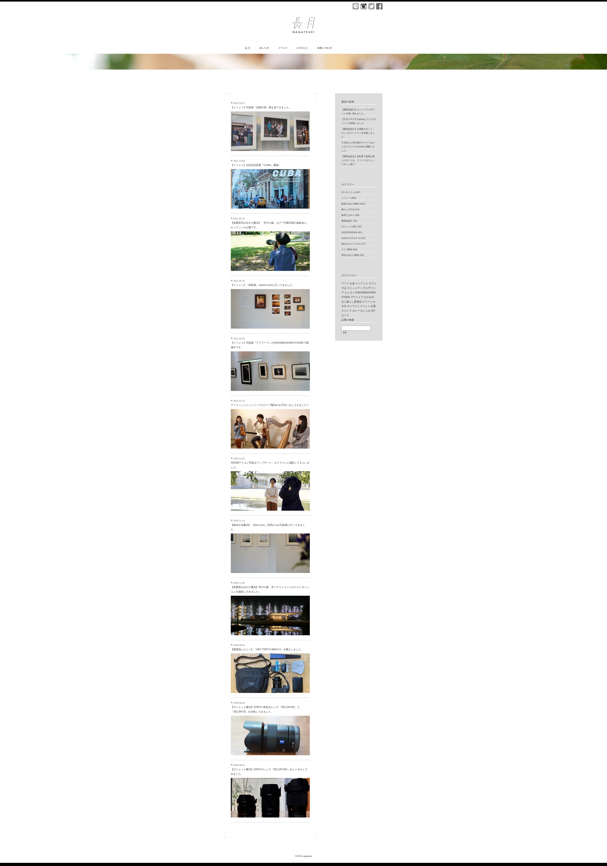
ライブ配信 (347, 249)
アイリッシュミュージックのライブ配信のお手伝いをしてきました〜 (270, 405)
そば (343, 288)
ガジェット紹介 (349, 226)
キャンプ (346, 310)
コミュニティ (354, 288)
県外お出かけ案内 (350, 255)
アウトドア (357, 297)
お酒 (373, 306)
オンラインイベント (358, 306)
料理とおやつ (348, 215)
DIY (373, 310)
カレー (356, 310)
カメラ (345, 315)
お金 (352, 283)
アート (345, 283)
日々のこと (347, 192)
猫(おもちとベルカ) (351, 243)
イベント (345, 198)
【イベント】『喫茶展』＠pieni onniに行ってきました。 (263, 285)
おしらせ (365, 310)
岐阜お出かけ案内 (350, 203)
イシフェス (361, 283)
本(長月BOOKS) (349, 232)
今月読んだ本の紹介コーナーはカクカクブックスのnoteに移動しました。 (358, 146)
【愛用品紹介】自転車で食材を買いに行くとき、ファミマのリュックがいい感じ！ (358, 160)
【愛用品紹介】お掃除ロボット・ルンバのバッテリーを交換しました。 (358, 133)
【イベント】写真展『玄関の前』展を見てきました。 (261, 107)
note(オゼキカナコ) (351, 238)
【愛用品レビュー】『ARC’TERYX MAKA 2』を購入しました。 (267, 649)
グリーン (367, 301)
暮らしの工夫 (348, 209)
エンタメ (350, 292)
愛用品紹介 (347, 221)
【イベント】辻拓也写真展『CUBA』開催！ (256, 165)
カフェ (372, 283)
